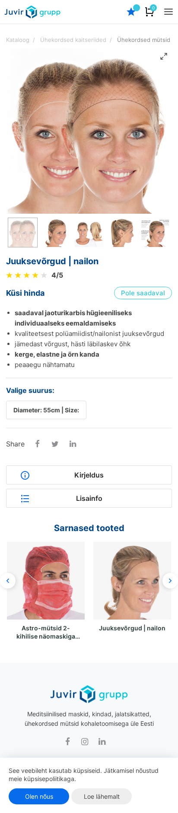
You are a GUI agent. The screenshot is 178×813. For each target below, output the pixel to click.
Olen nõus (39, 796)
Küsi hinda (25, 292)
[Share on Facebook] (37, 444)
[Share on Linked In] (72, 444)
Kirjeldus (89, 475)
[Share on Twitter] (55, 444)
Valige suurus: (30, 390)
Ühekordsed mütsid (143, 39)
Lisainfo (89, 498)
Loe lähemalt (102, 796)
